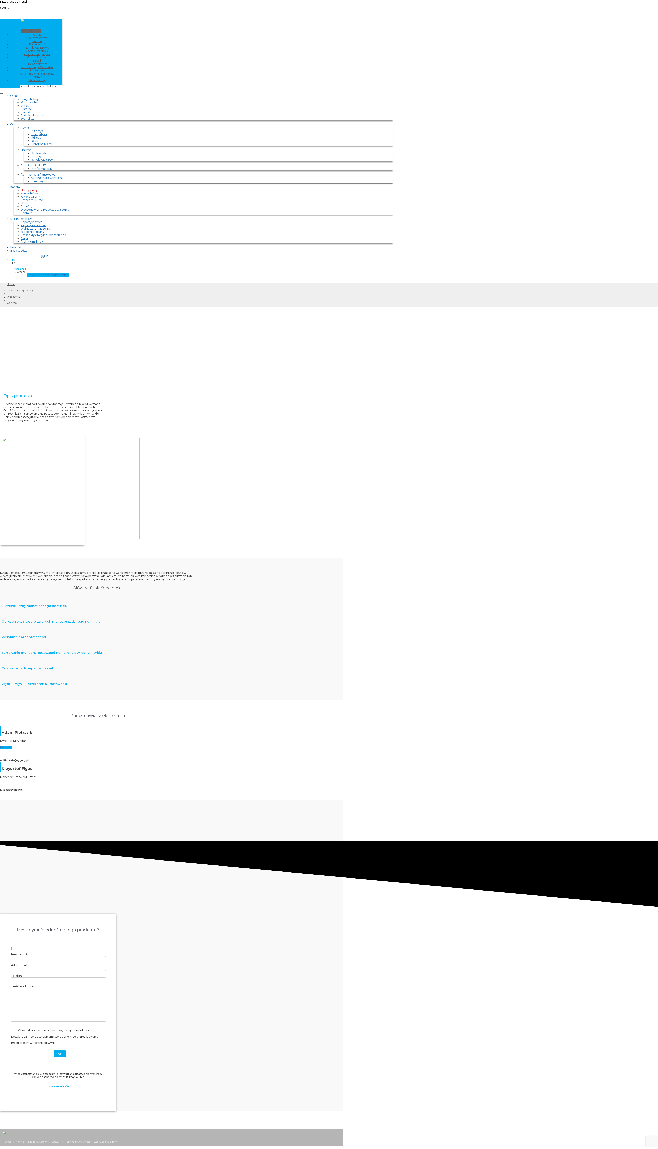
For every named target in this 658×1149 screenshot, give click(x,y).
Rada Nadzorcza (32, 115)
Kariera (37, 41)
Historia (26, 109)
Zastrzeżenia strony (106, 1141)
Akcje (24, 238)
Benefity (26, 206)
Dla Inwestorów (37, 38)
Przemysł (37, 131)
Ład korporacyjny (32, 231)
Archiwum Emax (32, 241)
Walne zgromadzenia (35, 228)
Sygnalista (27, 118)
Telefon (16, 975)
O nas (37, 34)
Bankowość (37, 44)
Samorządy (37, 70)
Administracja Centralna (37, 67)
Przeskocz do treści (13, 1)
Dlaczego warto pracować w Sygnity (45, 209)
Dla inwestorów (21, 218)
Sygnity (5, 7)
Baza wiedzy (37, 80)
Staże (24, 203)
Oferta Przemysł (37, 51)
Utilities (36, 137)
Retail (37, 60)
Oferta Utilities (37, 57)
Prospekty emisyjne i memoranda (43, 235)
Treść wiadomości (23, 986)
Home (11, 284)
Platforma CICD (41, 168)
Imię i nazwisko (21, 954)
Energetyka (39, 134)
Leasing (36, 156)
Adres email (19, 965)
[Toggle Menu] (1, 93)
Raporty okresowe (33, 225)
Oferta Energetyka (37, 54)
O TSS (25, 105)
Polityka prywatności (58, 1086)
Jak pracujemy (31, 196)
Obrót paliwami (37, 64)
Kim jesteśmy (30, 99)
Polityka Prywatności (77, 1141)
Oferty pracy (29, 190)
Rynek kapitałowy (37, 47)
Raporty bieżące (31, 222)
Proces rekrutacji (32, 200)
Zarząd (25, 112)
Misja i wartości (30, 102)
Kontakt (37, 77)
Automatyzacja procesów (37, 73)
